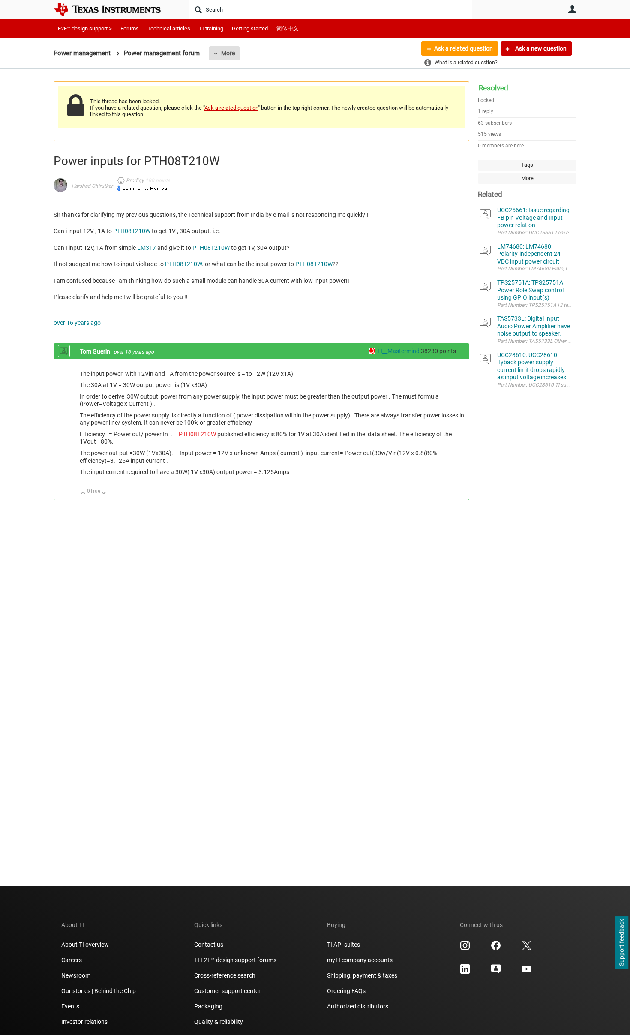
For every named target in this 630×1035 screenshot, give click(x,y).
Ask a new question (540, 48)
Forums (129, 28)
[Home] (114, 9)
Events (70, 1006)
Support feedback (621, 942)
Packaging (208, 1006)
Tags (527, 165)
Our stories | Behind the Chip (98, 990)
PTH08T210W (131, 231)
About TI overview (85, 944)
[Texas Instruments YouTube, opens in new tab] (527, 972)
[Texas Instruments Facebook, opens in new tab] (496, 948)
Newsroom (75, 975)
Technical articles (168, 28)
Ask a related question (463, 48)
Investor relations (84, 1021)
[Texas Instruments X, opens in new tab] (527, 948)
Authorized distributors (357, 1006)
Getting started (250, 28)
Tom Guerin (95, 351)
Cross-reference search (224, 975)
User (572, 9)
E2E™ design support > (85, 28)
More (228, 53)
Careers (71, 960)
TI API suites (343, 944)
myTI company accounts (360, 960)
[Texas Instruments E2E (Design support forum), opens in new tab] (496, 972)
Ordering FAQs (346, 990)
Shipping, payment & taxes (362, 975)
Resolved (493, 88)
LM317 (146, 247)
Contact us (208, 944)
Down (104, 493)
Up (83, 493)
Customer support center (227, 990)
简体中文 (287, 28)
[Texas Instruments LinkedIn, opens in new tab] (465, 972)
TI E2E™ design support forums (235, 960)
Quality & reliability (218, 1021)
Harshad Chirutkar (92, 186)
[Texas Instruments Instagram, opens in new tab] (465, 948)
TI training (211, 28)
